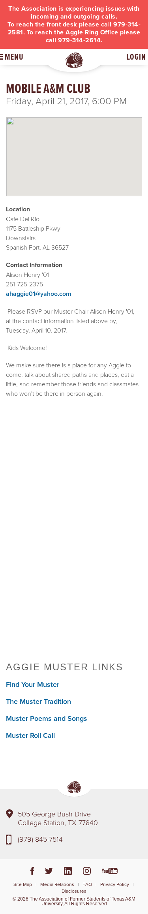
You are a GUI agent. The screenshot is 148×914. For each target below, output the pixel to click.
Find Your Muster (32, 684)
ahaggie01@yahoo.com (38, 293)
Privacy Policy (114, 884)
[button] (74, 150)
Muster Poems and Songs (46, 718)
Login (136, 57)
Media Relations (57, 884)
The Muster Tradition (38, 701)
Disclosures (74, 891)
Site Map (22, 884)
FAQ (87, 884)
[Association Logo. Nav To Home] (74, 60)
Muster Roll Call (30, 735)
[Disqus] (74, 539)
